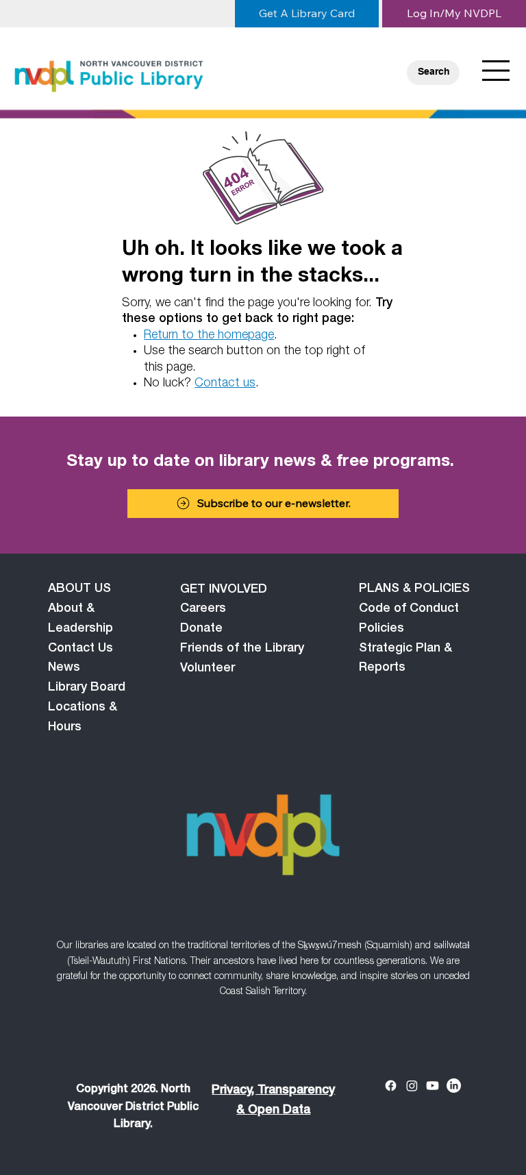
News (64, 668)
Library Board (86, 688)
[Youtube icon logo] (432, 1085)
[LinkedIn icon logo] (454, 1085)
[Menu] (496, 70)
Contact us (225, 384)
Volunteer (207, 669)
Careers (203, 609)
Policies (381, 629)
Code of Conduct (409, 609)
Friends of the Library (242, 649)
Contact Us (80, 649)
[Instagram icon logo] (412, 1085)
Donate (201, 629)
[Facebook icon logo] (391, 1085)
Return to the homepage (209, 336)
